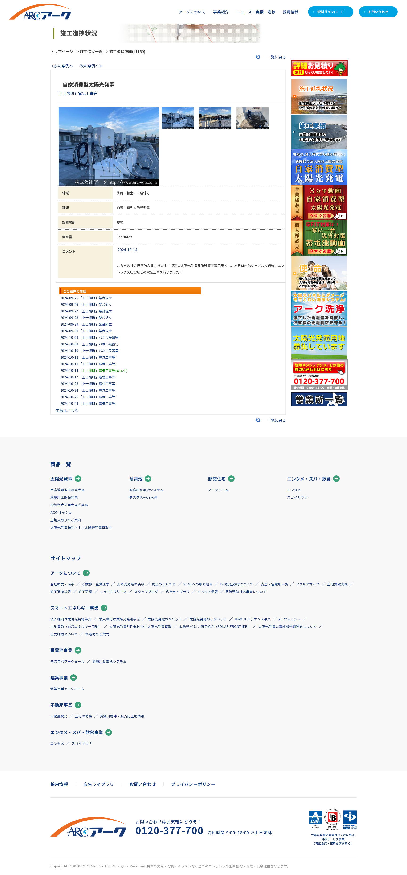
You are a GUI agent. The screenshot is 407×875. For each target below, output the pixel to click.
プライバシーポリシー (193, 784)
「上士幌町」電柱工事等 (97, 377)
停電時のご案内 (97, 634)
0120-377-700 (169, 830)
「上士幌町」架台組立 (95, 297)
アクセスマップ (308, 584)
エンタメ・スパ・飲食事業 (76, 732)
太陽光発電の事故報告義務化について (287, 626)
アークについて (65, 573)
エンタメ (294, 489)
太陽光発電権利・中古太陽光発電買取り (81, 527)
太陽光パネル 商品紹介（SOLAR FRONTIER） (215, 626)
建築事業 (59, 677)
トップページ (61, 51)
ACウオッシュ (61, 512)
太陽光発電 (61, 479)
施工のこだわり (164, 584)
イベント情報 (207, 591)
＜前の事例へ (61, 66)
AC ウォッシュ (289, 619)
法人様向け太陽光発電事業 (71, 619)
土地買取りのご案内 (65, 520)
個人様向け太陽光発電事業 (119, 619)
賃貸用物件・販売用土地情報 (122, 716)
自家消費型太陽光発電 (67, 489)
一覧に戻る (276, 57)
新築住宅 (217, 479)
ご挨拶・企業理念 (95, 584)
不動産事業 (61, 705)
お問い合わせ (378, 11)
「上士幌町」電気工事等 (97, 357)
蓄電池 (135, 479)
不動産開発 (59, 716)
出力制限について (64, 634)
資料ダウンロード (330, 11)
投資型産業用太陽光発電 (69, 504)
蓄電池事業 (61, 650)
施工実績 (85, 591)
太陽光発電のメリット (165, 619)
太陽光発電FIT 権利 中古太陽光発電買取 (140, 626)
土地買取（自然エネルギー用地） (76, 626)
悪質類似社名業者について (246, 591)
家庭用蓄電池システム (146, 489)
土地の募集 (83, 716)
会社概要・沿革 (62, 584)
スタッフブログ (146, 591)
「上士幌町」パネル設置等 (98, 337)
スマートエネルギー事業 (74, 608)
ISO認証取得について (236, 584)
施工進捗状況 (60, 591)
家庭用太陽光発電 (64, 497)
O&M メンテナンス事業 (253, 619)
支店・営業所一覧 (274, 584)
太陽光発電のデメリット (208, 619)
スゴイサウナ (297, 497)
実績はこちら (67, 410)
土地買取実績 (337, 584)
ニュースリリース (113, 591)
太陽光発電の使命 (130, 584)
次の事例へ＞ (91, 66)
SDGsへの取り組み (198, 584)
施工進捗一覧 (91, 51)
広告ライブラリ (178, 591)
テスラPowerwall (143, 497)
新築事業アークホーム (67, 688)
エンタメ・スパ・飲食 (309, 479)
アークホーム (218, 489)
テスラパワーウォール (67, 661)
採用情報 (291, 12)
